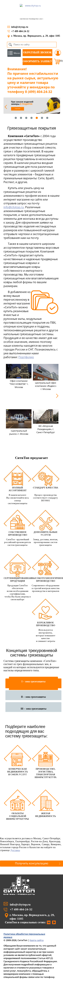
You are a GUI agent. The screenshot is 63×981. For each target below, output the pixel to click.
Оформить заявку (37, 61)
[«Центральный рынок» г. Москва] (18, 427)
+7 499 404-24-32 (20, 31)
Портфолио (26, 357)
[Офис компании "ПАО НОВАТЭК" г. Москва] (18, 377)
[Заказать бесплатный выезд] (32, 105)
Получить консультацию (31, 863)
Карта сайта (37, 940)
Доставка (15, 850)
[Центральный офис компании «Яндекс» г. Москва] (45, 379)
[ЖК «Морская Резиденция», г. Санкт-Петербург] (45, 423)
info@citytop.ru (19, 27)
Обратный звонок (37, 52)
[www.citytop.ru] (19, 894)
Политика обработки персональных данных (24, 935)
